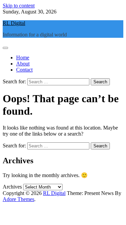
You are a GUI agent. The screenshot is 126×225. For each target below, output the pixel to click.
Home (22, 57)
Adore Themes (18, 199)
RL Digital (14, 23)
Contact (24, 70)
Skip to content (19, 5)
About (23, 63)
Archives (12, 187)
